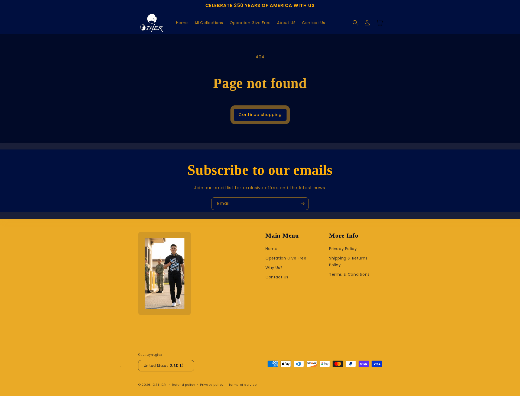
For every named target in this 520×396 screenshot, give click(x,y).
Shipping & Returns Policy (348, 261)
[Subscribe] (302, 203)
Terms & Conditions (349, 274)
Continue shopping (260, 114)
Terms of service (243, 384)
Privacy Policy (343, 248)
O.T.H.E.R (159, 384)
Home (271, 248)
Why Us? (273, 267)
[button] (355, 23)
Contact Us (276, 277)
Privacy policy (211, 384)
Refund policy (183, 384)
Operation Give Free (285, 258)
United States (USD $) (163, 365)
